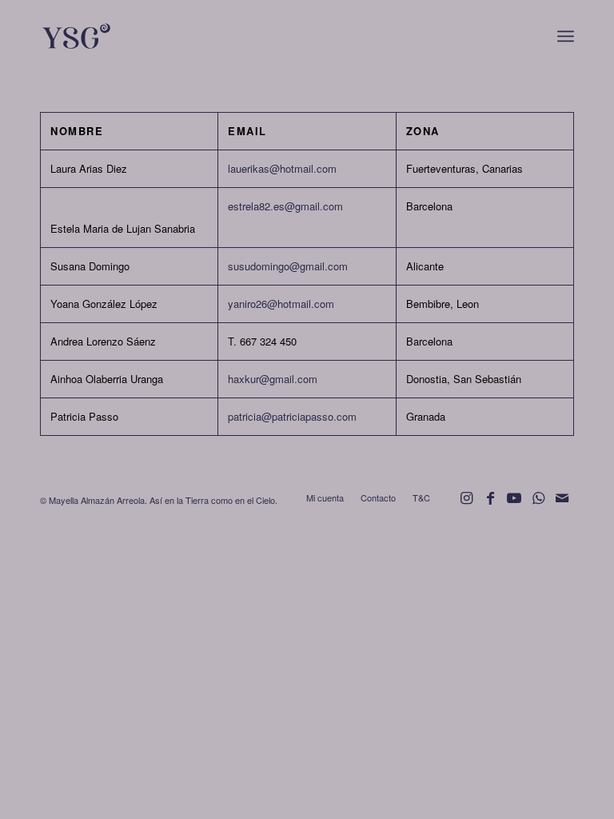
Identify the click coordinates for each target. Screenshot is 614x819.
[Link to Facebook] (490, 505)
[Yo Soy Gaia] (118, 36)
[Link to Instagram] (466, 505)
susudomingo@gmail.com (288, 266)
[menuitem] (565, 36)
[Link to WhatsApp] (538, 505)
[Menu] (565, 36)
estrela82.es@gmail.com (285, 206)
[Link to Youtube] (514, 505)
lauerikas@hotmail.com (282, 168)
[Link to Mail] (562, 505)
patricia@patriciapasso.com (292, 416)
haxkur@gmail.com (272, 378)
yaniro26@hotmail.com (281, 303)
